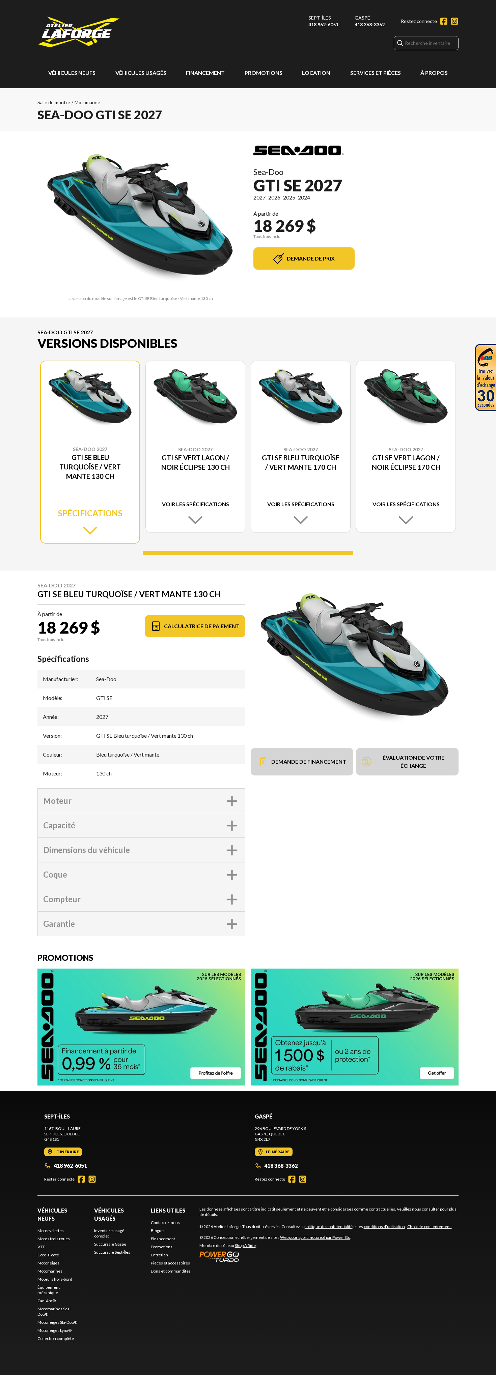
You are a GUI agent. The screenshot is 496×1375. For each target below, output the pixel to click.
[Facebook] (444, 21)
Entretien (159, 1254)
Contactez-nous (165, 1222)
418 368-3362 (370, 24)
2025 (289, 197)
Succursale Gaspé (110, 1244)
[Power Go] (275, 1256)
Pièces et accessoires (170, 1262)
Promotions (263, 72)
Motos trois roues (53, 1238)
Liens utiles (168, 1210)
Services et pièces (375, 72)
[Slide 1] (248, 553)
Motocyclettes (50, 1230)
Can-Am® (46, 1300)
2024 (304, 197)
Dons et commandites (171, 1271)
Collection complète (55, 1338)
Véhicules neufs (71, 72)
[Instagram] (454, 21)
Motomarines (49, 1271)
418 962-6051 (323, 24)
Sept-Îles (319, 18)
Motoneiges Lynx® (54, 1330)
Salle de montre (53, 102)
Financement (205, 72)
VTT (41, 1246)
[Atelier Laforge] (78, 32)
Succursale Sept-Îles (112, 1252)
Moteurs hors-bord (54, 1279)
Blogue (157, 1230)
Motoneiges (48, 1262)
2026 (274, 197)
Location (316, 72)
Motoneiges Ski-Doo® (57, 1322)
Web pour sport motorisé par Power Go (315, 1237)
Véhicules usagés (140, 72)
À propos (434, 72)
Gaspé (362, 18)
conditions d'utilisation (384, 1226)
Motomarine (87, 102)
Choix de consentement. (429, 1226)
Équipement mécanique (48, 1290)
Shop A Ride (245, 1245)
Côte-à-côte (48, 1254)
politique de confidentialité (328, 1226)
